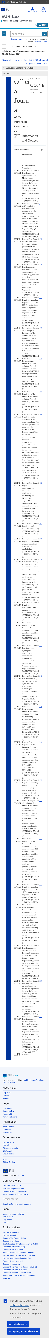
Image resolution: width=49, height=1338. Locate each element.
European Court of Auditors (13, 1250)
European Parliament (11, 1232)
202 (40, 524)
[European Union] (8, 1171)
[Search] (44, 34)
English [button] (43, 11)
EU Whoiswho (8, 1151)
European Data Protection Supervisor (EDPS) (20, 1267)
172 (40, 239)
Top (15, 1058)
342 (40, 1017)
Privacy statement (10, 1117)
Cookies (6, 1223)
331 (40, 884)
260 (40, 742)
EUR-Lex (10, 16)
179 (40, 358)
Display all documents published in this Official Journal (25, 60)
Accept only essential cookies (23, 1331)
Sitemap (6, 1098)
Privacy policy (8, 1217)
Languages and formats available (20, 68)
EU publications (9, 1154)
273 (40, 801)
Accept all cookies (18, 1324)
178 (40, 328)
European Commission (11, 1241)
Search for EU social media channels (17, 1204)
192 (40, 483)
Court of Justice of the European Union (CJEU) (20, 1244)
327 (40, 839)
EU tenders (7, 1145)
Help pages (7, 1093)
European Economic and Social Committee (19, 1255)
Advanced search (40, 42)
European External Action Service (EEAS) (18, 1252)
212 (40, 602)
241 (40, 646)
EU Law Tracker (9, 1162)
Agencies (6, 1278)
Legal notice (7, 1108)
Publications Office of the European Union (19, 1275)
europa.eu (20, 1175)
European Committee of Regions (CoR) (17, 1258)
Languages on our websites (13, 1214)
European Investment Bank (13, 1261)
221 (40, 623)
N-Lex (5, 1159)
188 (40, 414)
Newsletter (7, 1130)
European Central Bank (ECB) (14, 1247)
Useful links (7, 1132)
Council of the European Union (14, 1238)
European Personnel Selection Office (17, 1273)
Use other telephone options (13, 1188)
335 (40, 945)
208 (40, 539)
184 (40, 391)
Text (7, 74)
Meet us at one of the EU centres (15, 1194)
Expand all (31, 64)
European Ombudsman (11, 1264)
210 (40, 559)
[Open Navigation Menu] (4, 33)
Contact (6, 1095)
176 (40, 264)
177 (40, 297)
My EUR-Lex (33, 11)
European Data (8, 1142)
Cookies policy (8, 1111)
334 (40, 905)
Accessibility (8, 1114)
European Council (9, 1235)
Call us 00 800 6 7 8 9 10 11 (13, 1186)
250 (40, 706)
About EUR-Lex (8, 1127)
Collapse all (42, 64)
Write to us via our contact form (15, 1191)
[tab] (25, 68)
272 (40, 780)
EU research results (10, 1148)
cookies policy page (19, 1305)
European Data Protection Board (15, 1270)
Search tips (17, 39)
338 (40, 981)
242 (40, 676)
